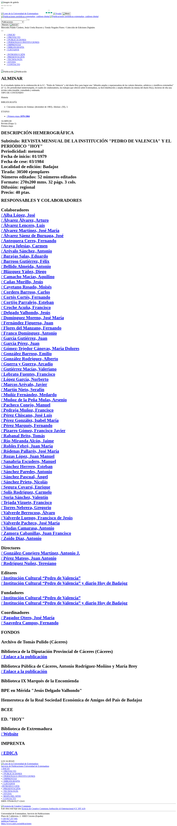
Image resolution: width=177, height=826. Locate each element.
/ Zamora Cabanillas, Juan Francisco (36, 533)
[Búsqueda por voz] (28, 19)
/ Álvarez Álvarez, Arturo (25, 220)
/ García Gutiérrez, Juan (24, 338)
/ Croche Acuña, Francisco (26, 307)
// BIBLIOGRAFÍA (15, 47)
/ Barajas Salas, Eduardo (24, 256)
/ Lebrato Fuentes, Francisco (28, 374)
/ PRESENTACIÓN (16, 57)
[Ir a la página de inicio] (49, 16)
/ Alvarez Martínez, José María (30, 230)
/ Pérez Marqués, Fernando (26, 425)
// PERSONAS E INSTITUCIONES (23, 42)
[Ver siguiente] (8, 5)
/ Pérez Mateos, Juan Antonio (28, 558)
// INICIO (11, 35)
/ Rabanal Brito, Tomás (23, 435)
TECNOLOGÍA (10, 791)
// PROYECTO (13, 37)
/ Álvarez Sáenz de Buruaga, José (32, 235)
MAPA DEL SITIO (11, 796)
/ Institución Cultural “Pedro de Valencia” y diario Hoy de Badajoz (64, 583)
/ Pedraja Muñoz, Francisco (27, 409)
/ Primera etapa (18, 116)
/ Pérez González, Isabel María (30, 420)
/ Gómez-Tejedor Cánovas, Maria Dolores (40, 348)
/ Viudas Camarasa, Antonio (27, 527)
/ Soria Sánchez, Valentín (24, 497)
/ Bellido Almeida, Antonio (26, 266)
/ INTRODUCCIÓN (16, 54)
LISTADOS (8, 783)
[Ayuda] (57, 13)
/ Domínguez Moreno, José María (32, 317)
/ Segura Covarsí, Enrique (25, 486)
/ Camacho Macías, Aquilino (27, 276)
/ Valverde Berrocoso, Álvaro (28, 512)
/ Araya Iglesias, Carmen (24, 245)
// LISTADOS (13, 50)
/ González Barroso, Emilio (26, 353)
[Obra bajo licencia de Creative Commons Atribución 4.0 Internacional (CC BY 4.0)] (16, 806)
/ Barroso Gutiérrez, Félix (25, 261)
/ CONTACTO (13, 64)
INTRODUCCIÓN (10, 786)
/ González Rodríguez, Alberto (29, 358)
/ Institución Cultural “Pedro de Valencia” (41, 577)
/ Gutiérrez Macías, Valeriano (29, 368)
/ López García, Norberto (25, 379)
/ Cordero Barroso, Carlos (25, 291)
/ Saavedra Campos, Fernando (29, 622)
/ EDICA (9, 752)
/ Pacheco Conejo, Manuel (25, 404)
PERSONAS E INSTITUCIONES (18, 776)
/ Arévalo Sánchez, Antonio (26, 250)
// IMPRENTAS (14, 45)
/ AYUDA (11, 62)
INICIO (5, 768)
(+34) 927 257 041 (9, 818)
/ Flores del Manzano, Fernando (31, 327)
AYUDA (7, 793)
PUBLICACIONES (12, 773)
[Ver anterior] (5, 5)
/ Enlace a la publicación (24, 656)
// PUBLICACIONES (16, 40)
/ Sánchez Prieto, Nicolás (24, 481)
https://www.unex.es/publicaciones (16, 823)
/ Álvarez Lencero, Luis (23, 225)
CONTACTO (9, 798)
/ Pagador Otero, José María (27, 617)
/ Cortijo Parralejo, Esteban (27, 302)
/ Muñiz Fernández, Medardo (29, 394)
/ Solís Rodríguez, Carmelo (26, 492)
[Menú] (66, 13)
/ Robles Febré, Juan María (27, 445)
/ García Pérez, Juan (20, 343)
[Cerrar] (2, 5)
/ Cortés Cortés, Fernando (25, 297)
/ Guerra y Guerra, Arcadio (27, 363)
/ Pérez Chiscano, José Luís (26, 415)
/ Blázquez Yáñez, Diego (23, 271)
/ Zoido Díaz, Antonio (21, 538)
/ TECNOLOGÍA (14, 59)
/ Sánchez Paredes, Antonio (26, 471)
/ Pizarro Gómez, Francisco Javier (33, 430)
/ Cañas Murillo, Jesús (22, 281)
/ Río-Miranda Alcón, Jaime (27, 440)
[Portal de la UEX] (19, 13)
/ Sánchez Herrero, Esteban (27, 466)
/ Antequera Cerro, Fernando (28, 240)
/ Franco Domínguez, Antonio (29, 332)
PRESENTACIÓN (11, 788)
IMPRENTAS (9, 778)
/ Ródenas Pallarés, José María (30, 451)
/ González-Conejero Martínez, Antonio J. (40, 552)
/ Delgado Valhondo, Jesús (25, 312)
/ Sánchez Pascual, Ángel (24, 476)
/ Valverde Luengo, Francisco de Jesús (37, 517)
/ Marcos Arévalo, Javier (24, 384)
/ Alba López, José (18, 214)
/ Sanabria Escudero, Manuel (28, 461)
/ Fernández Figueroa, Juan (27, 322)
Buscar (6, 25)
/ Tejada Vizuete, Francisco (26, 502)
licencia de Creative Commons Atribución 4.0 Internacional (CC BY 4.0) (53, 808)
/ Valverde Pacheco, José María (30, 522)
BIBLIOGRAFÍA (11, 781)
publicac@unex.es (9, 821)
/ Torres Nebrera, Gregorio (26, 507)
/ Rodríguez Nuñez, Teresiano (28, 563)
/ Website (9, 733)
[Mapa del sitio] (46, 13)
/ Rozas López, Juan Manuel (27, 456)
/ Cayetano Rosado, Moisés (26, 286)
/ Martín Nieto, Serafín (22, 389)
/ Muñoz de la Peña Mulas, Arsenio (34, 399)
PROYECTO (9, 771)
